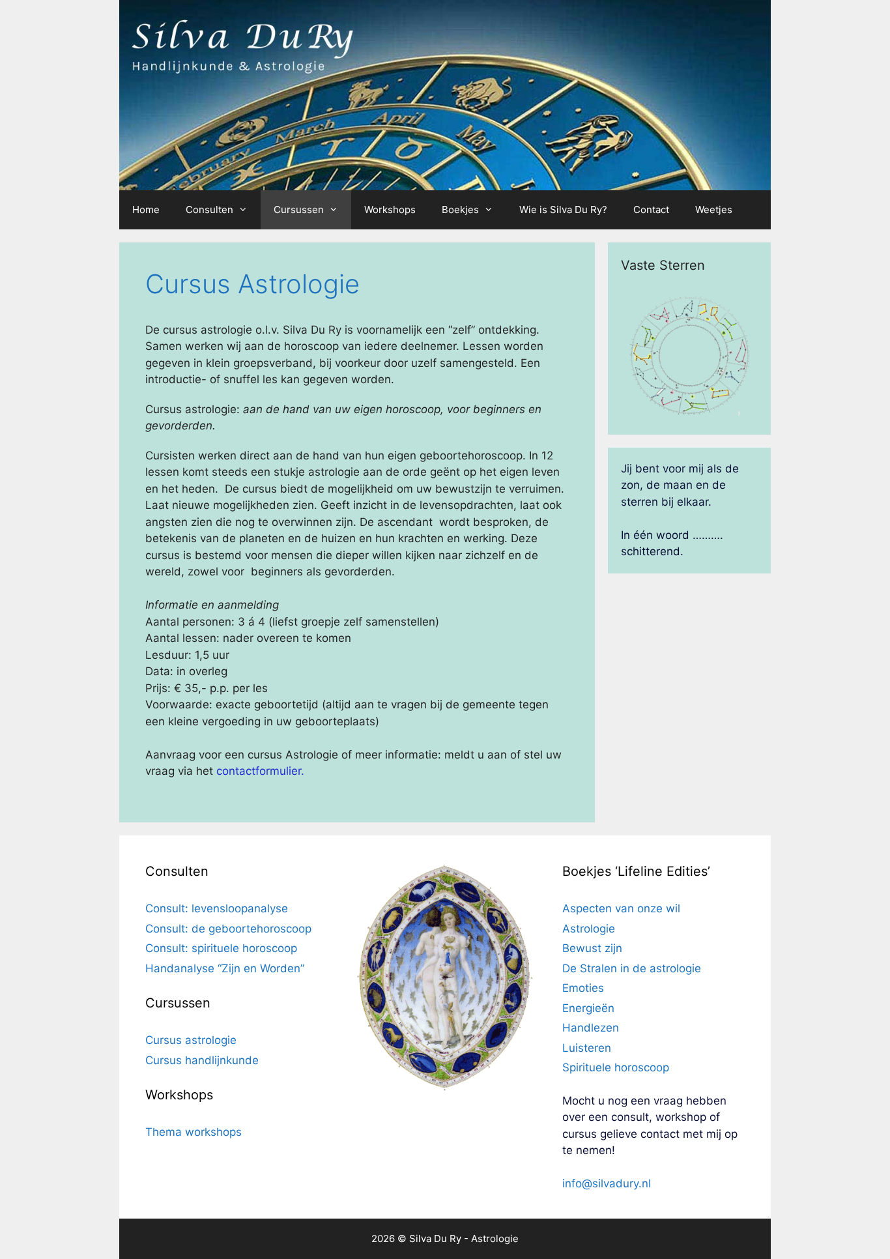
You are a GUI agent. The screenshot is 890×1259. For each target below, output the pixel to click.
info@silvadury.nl (606, 1183)
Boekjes (460, 209)
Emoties (583, 987)
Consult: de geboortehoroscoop (228, 928)
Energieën (588, 1008)
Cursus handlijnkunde (202, 1060)
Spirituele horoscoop (615, 1067)
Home (146, 209)
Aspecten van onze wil (621, 908)
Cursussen (299, 209)
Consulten (209, 209)
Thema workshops (193, 1131)
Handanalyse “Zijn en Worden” (224, 968)
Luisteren (586, 1047)
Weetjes (713, 209)
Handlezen (590, 1027)
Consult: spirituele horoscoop (221, 948)
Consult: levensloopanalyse (216, 908)
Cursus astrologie (191, 1040)
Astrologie (588, 928)
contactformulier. (260, 770)
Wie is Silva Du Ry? (563, 209)
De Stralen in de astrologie (631, 968)
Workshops (390, 209)
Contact (651, 209)
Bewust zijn (592, 948)
